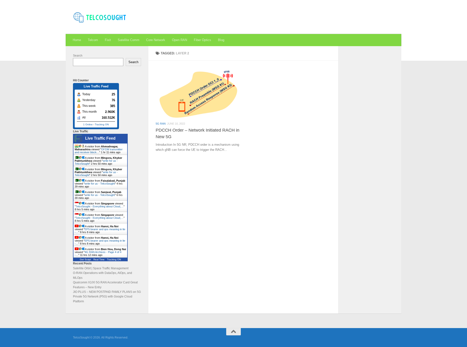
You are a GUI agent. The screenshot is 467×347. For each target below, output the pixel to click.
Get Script (85, 259)
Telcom (93, 40)
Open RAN (179, 40)
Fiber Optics (202, 40)
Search (77, 55)
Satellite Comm (128, 40)
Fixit (108, 40)
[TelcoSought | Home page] (100, 17)
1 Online (88, 124)
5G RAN (161, 123)
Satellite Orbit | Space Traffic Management (100, 268)
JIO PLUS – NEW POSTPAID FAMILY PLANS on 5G (107, 292)
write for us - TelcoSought (100, 183)
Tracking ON (102, 124)
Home (77, 40)
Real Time (99, 259)
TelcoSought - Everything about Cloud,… (100, 206)
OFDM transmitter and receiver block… (99, 151)
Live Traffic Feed (100, 138)
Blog (221, 40)
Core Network (155, 40)
